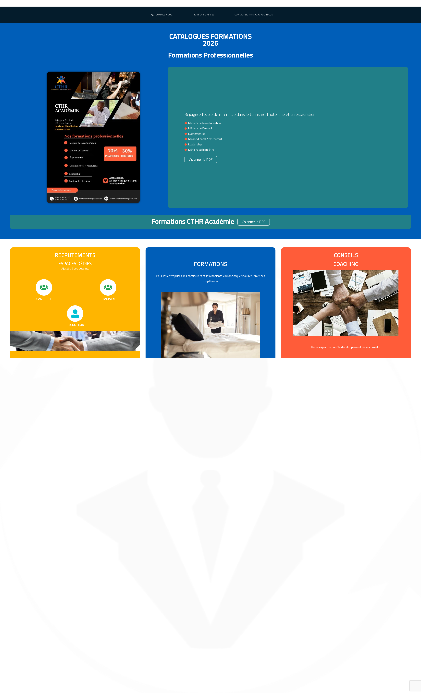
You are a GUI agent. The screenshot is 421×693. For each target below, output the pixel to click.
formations (210, 264)
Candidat (43, 299)
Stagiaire (108, 299)
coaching (346, 264)
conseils (346, 255)
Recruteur (75, 325)
